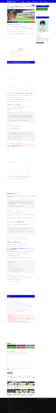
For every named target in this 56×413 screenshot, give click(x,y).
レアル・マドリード (8, 405)
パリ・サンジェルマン (8, 409)
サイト (8, 365)
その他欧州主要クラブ (24, 410)
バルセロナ (11, 405)
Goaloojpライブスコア (42, 11)
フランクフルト (16, 403)
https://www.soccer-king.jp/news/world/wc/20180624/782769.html (19, 120)
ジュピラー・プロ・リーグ (18, 410)
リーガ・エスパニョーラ (10, 404)
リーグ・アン (9, 408)
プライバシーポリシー (45, 1)
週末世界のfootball (11, 1)
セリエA (8, 406)
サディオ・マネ (12, 343)
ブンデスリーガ (9, 402)
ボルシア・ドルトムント (13, 403)
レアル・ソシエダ (18, 405)
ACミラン (12, 407)
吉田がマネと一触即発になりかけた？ (15, 56)
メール (8, 362)
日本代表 (28, 1)
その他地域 (9, 343)
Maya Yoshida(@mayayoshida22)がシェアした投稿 (17, 90)
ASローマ (14, 407)
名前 (8, 359)
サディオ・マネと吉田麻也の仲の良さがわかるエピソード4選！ (18, 50)
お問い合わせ (40, 1)
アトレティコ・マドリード (15, 405)
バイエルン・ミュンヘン (8, 403)
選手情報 (22, 1)
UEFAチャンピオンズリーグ (35, 1)
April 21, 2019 (21, 270)
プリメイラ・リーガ (9, 410)
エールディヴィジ (13, 410)
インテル (10, 407)
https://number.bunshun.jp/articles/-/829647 (16, 138)
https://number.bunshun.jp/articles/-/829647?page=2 (17, 206)
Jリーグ (30, 410)
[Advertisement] (21, 41)
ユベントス (8, 407)
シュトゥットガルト (19, 403)
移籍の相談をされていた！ (14, 53)
